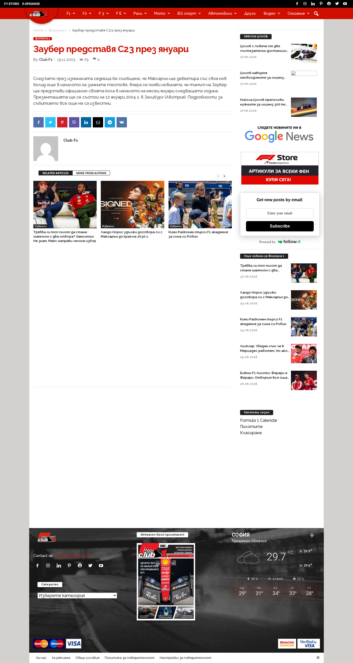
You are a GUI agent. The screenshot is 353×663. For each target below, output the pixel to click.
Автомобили (220, 13)
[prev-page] (218, 176)
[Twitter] (337, 4)
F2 (85, 13)
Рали (138, 13)
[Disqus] (132, 317)
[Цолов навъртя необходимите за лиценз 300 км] (304, 80)
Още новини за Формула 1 (264, 256)
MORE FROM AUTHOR (91, 173)
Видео (269, 13)
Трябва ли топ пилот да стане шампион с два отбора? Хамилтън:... (261, 270)
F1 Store (11, 3)
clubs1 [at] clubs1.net (72, 555)
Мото (159, 13)
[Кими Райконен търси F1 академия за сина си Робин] (200, 204)
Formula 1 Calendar (258, 420)
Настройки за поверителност (185, 658)
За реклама (61, 658)
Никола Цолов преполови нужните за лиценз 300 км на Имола (262, 104)
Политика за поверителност (130, 658)
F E (118, 13)
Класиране (251, 432)
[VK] (122, 122)
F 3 (101, 13)
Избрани (41, 226)
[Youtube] (345, 4)
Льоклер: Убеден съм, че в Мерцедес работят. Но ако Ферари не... (264, 350)
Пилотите (251, 426)
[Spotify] (329, 4)
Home (38, 30)
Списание (296, 13)
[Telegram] (110, 122)
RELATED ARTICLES (55, 173)
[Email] (98, 122)
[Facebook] (297, 4)
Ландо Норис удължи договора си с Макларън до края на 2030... (264, 297)
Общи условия (87, 658)
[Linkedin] (313, 4)
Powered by (267, 242)
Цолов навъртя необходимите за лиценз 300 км (262, 77)
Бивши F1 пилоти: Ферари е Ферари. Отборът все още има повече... (263, 377)
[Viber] (74, 122)
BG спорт (187, 13)
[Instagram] (305, 4)
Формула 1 (58, 30)
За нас (41, 658)
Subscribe (280, 226)
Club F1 (46, 59)
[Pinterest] (321, 4)
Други (250, 13)
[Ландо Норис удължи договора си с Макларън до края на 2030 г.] (132, 204)
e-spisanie (31, 3)
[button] (316, 13)
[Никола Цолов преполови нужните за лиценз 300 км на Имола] (304, 107)
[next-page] (224, 176)
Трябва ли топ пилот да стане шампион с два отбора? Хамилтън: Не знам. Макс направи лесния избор (64, 236)
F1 (69, 13)
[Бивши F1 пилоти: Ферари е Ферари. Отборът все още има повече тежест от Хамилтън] (304, 380)
